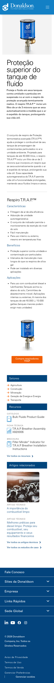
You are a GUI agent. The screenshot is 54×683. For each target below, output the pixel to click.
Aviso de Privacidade (16, 657)
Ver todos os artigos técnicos (22, 542)
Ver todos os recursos (18, 455)
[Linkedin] (8, 623)
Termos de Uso (13, 662)
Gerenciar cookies (25, 677)
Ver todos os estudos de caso (23, 547)
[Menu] (47, 7)
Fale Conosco (14, 572)
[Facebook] (20, 623)
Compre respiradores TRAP (27, 359)
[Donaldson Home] (22, 7)
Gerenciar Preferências (17, 672)
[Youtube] (14, 623)
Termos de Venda (14, 667)
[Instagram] (27, 623)
